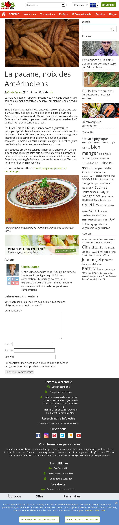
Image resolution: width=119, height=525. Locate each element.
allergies (112, 142)
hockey (85, 188)
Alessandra (86, 239)
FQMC (113, 252)
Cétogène (98, 168)
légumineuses (90, 192)
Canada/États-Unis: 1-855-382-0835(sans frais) (61, 405)
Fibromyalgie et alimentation (91, 123)
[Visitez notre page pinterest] (54, 436)
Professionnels (82, 14)
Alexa (93, 239)
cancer (98, 158)
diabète (107, 168)
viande (103, 224)
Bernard (107, 242)
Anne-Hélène (109, 239)
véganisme (88, 228)
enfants (103, 172)
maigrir (103, 192)
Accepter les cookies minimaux (39, 519)
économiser (90, 172)
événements (108, 175)
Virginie (96, 279)
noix (50, 92)
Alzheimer (86, 148)
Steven (85, 279)
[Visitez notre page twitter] (62, 436)
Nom (8, 344)
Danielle (111, 248)
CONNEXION (108, 4)
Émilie (102, 251)
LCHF (91, 188)
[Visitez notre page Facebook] (38, 436)
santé (95, 210)
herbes (108, 183)
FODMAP (14, 14)
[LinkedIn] (17, 279)
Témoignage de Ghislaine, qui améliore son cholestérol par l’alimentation (99, 63)
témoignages (92, 224)
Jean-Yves (104, 255)
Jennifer (107, 260)
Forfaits (63, 14)
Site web (9, 357)
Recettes (100, 14)
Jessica (84, 264)
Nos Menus (30, 14)
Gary (84, 255)
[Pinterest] (13, 283)
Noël (93, 199)
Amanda (100, 242)
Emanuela (93, 252)
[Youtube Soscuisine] (78, 436)
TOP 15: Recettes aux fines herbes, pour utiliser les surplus (98, 94)
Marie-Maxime (89, 272)
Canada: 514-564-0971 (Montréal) (61, 400)
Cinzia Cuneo (14, 92)
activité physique (95, 138)
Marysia (85, 276)
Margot (112, 269)
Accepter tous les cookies (82, 519)
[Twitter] (9, 279)
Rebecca (112, 276)
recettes (90, 204)
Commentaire (13, 310)
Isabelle (96, 255)
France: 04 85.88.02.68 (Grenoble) (60, 409)
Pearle (99, 275)
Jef (98, 259)
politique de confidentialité (92, 510)
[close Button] (116, 503)
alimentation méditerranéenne (95, 142)
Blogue (113, 14)
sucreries (102, 219)
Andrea (100, 239)
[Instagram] (9, 283)
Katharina (97, 264)
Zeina (102, 279)
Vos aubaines (47, 14)
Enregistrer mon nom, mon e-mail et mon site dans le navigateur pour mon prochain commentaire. (36, 364)
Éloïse (85, 251)
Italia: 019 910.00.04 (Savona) (60, 412)
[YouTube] (17, 283)
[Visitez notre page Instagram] (46, 436)
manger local (92, 196)
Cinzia (88, 247)
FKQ (108, 252)
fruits (99, 179)
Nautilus (92, 276)
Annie (84, 242)
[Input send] (63, 5)
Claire (97, 248)
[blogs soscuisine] (70, 436)
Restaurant (104, 205)
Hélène (89, 255)
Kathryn (90, 268)
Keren (101, 269)
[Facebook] (13, 279)
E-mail (9, 350)
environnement (88, 176)
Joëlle (90, 264)
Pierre (105, 276)
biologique (105, 154)
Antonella (91, 242)
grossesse (99, 183)
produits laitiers (103, 200)
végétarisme (102, 228)
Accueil (3, 14)
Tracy (90, 279)
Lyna (106, 269)
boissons (88, 158)
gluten (90, 183)
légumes (100, 187)
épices (99, 176)
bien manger (91, 150)
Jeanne (89, 259)
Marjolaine (108, 273)
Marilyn (100, 273)
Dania (104, 247)
